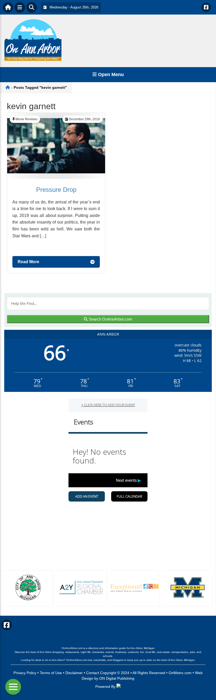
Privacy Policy (24, 673)
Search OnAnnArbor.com (110, 319)
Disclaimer (74, 673)
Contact (92, 673)
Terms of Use (51, 673)
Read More (28, 261)
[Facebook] (206, 7)
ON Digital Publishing (116, 678)
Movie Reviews (26, 119)
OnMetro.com (180, 673)
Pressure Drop (56, 189)
